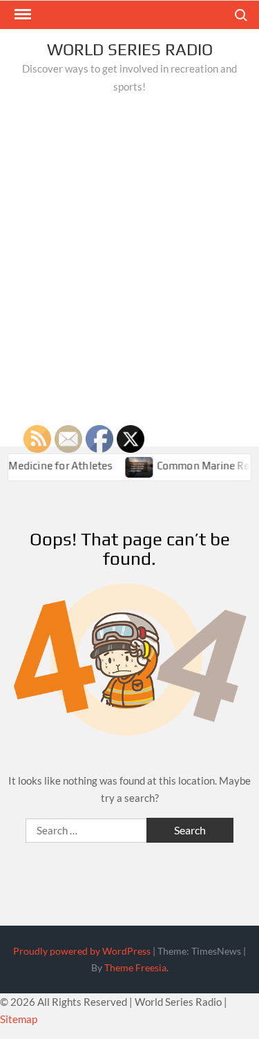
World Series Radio (130, 49)
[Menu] (21, 14)
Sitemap (18, 1019)
